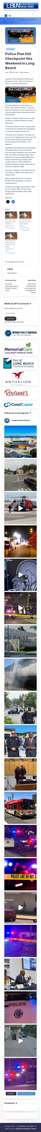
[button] (12, 273)
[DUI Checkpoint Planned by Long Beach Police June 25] (25, 215)
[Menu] (10, 15)
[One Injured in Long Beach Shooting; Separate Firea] (20, 1007)
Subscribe (10, 318)
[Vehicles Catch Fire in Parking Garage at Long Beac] (20, 675)
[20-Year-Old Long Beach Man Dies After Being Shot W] (20, 475)
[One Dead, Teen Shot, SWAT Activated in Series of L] (20, 941)
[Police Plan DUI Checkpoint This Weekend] (11, 215)
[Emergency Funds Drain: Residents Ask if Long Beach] (20, 974)
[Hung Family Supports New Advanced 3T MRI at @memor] (20, 575)
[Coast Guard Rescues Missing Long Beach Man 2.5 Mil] (20, 508)
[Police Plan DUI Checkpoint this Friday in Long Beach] (11, 235)
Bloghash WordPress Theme (26, 1128)
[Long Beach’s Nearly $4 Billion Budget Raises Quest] (20, 774)
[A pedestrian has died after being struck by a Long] (20, 808)
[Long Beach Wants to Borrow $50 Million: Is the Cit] (20, 641)
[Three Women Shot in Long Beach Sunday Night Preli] (20, 608)
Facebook (9, 1103)
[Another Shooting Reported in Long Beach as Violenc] (20, 1074)
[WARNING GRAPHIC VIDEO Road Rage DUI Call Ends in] (20, 907)
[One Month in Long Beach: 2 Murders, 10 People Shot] (20, 708)
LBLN (10, 269)
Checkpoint (10, 49)
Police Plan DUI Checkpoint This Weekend (10, 222)
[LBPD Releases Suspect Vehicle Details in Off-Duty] (20, 1041)
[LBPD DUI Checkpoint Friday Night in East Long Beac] (20, 541)
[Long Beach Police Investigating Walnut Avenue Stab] (20, 874)
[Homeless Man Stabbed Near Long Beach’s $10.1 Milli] (20, 442)
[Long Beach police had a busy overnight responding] (20, 841)
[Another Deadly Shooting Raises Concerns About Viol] (20, 741)
